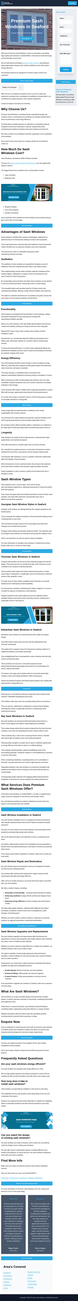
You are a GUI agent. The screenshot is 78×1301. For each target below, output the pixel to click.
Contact (72, 3)
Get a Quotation (27, 225)
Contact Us (26, 688)
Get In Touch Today (26, 81)
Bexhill (30, 1278)
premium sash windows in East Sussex (23, 163)
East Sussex (32, 1281)
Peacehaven (13, 1178)
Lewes (5, 1288)
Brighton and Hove (34, 1272)
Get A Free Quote (26, 1258)
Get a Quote (25, 38)
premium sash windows (31, 63)
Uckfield (30, 1275)
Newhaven (4, 1178)
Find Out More (26, 303)
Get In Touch (66, 82)
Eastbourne (39, 1178)
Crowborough (32, 1284)
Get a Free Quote (26, 1037)
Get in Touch (27, 405)
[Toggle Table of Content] (20, 87)
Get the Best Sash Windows (27, 926)
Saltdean (31, 1178)
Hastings (31, 1287)
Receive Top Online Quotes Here (26, 1183)
